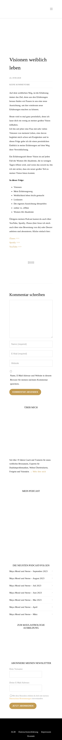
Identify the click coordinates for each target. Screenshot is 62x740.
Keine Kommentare (19, 84)
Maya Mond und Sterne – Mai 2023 (25, 600)
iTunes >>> (14, 238)
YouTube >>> (15, 247)
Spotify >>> (14, 242)
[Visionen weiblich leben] (31, 39)
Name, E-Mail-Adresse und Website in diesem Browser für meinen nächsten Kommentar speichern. (30, 379)
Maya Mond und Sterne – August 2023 (26, 578)
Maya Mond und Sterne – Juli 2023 (25, 585)
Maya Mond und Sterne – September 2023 (28, 571)
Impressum (46, 732)
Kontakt (31, 736)
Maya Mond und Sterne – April (23, 607)
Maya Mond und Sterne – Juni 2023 (25, 593)
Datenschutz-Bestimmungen (20, 698)
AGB (13, 732)
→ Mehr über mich (38, 472)
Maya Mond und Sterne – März (23, 614)
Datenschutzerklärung (28, 732)
